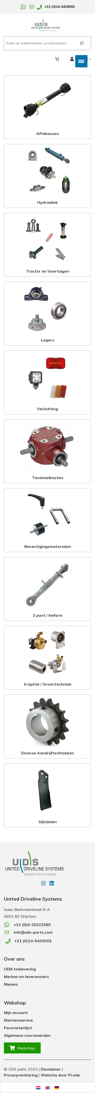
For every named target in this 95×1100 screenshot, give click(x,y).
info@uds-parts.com (33, 932)
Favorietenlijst (18, 1027)
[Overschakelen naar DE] (56, 1087)
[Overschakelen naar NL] (38, 1087)
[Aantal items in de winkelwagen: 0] (57, 59)
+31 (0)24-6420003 (59, 6)
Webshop (26, 1048)
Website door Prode (60, 1075)
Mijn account (16, 1012)
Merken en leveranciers (26, 976)
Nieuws (11, 984)
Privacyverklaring (21, 1075)
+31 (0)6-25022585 (32, 924)
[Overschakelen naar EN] (47, 1087)
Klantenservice (18, 1020)
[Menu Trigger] (81, 61)
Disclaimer (51, 1069)
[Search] (82, 43)
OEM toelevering (20, 969)
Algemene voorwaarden (27, 1035)
